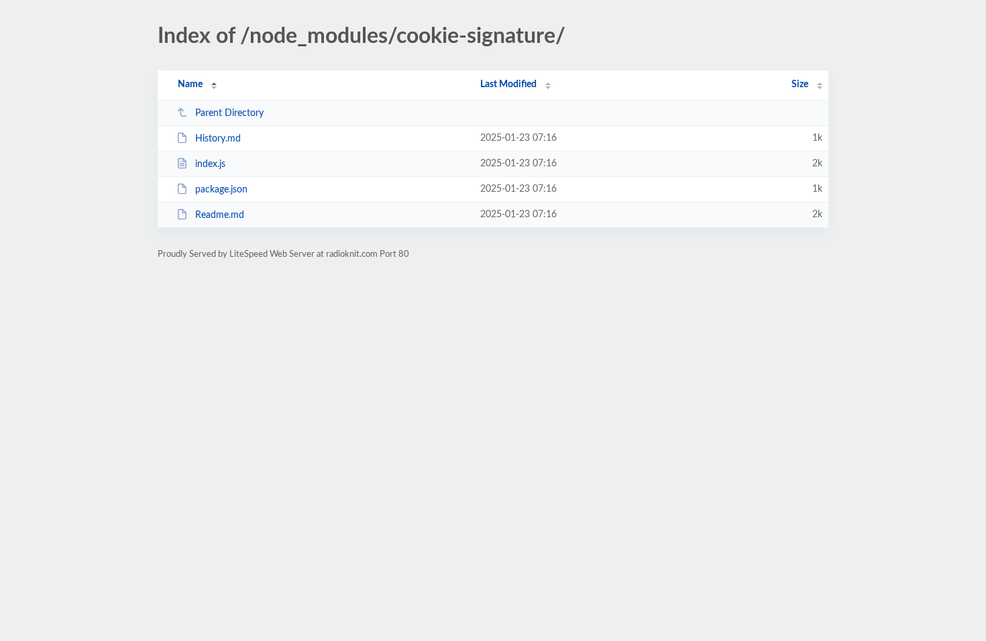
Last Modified (508, 84)
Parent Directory (229, 113)
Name (190, 84)
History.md (218, 138)
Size (799, 84)
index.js (210, 164)
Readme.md (219, 215)
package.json (221, 189)
